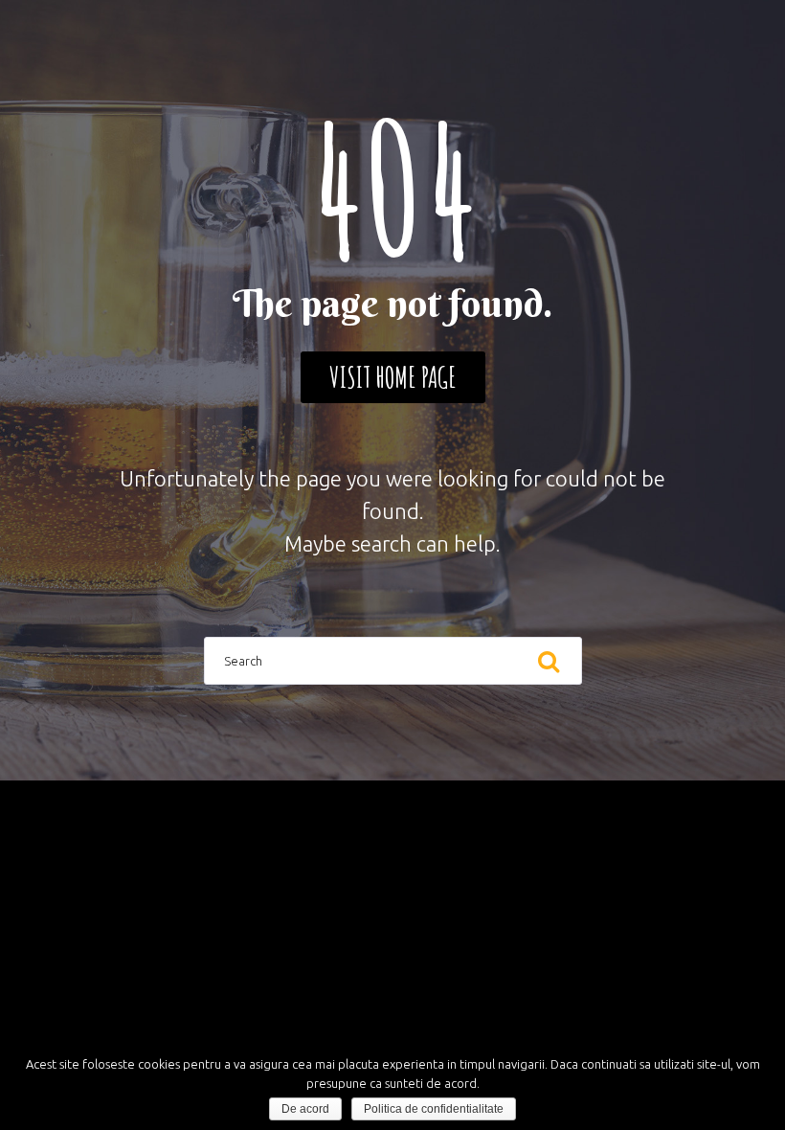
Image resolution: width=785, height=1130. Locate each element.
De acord (305, 1109)
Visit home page (393, 377)
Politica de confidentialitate (434, 1109)
